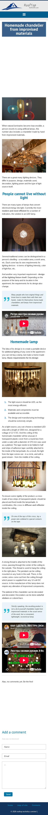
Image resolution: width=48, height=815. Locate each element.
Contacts (36, 805)
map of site (22, 805)
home (10, 805)
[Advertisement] (24, 61)
